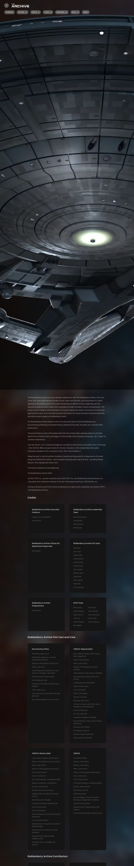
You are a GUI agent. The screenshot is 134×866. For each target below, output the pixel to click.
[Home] (6, 5)
